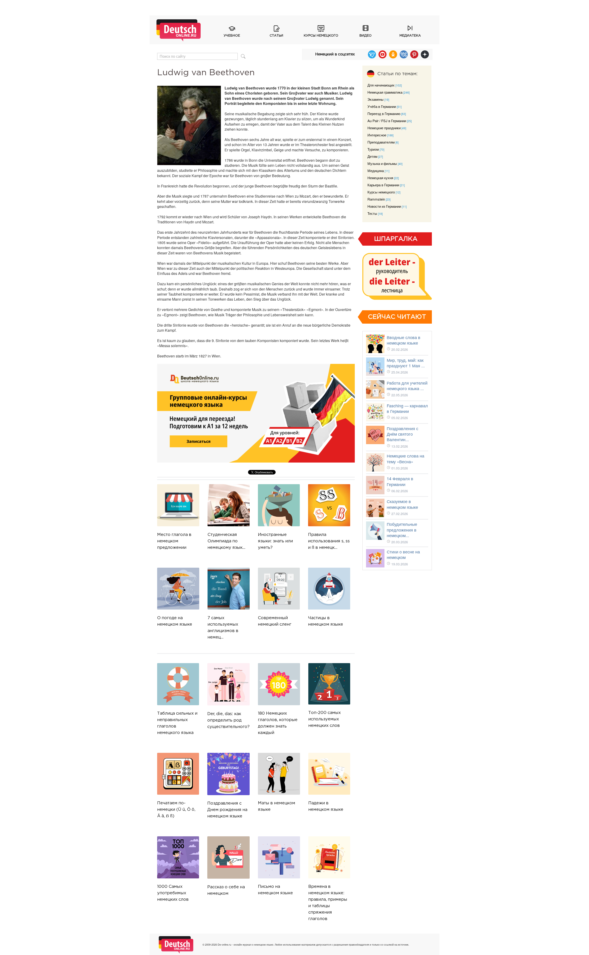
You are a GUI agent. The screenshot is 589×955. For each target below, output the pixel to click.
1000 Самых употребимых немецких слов (173, 893)
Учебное (232, 35)
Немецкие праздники (384, 127)
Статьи (276, 35)
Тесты (372, 213)
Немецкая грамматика (384, 92)
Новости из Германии (384, 206)
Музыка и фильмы (382, 163)
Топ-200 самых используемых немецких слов (324, 719)
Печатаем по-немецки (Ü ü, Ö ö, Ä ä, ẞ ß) (176, 809)
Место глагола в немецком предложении (174, 541)
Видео (365, 35)
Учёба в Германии (381, 106)
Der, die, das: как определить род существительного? (228, 720)
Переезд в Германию (383, 113)
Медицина (375, 170)
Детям (372, 156)
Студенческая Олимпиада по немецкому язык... (226, 541)
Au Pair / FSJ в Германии (386, 120)
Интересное (376, 134)
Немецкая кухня (380, 177)
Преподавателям (381, 142)
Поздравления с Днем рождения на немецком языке (227, 810)
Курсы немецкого (321, 35)
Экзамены (375, 99)
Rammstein (376, 199)
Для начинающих (381, 85)
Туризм (373, 149)
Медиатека (410, 35)
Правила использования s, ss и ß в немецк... (329, 541)
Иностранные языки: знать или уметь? (275, 541)
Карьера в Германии (383, 184)
